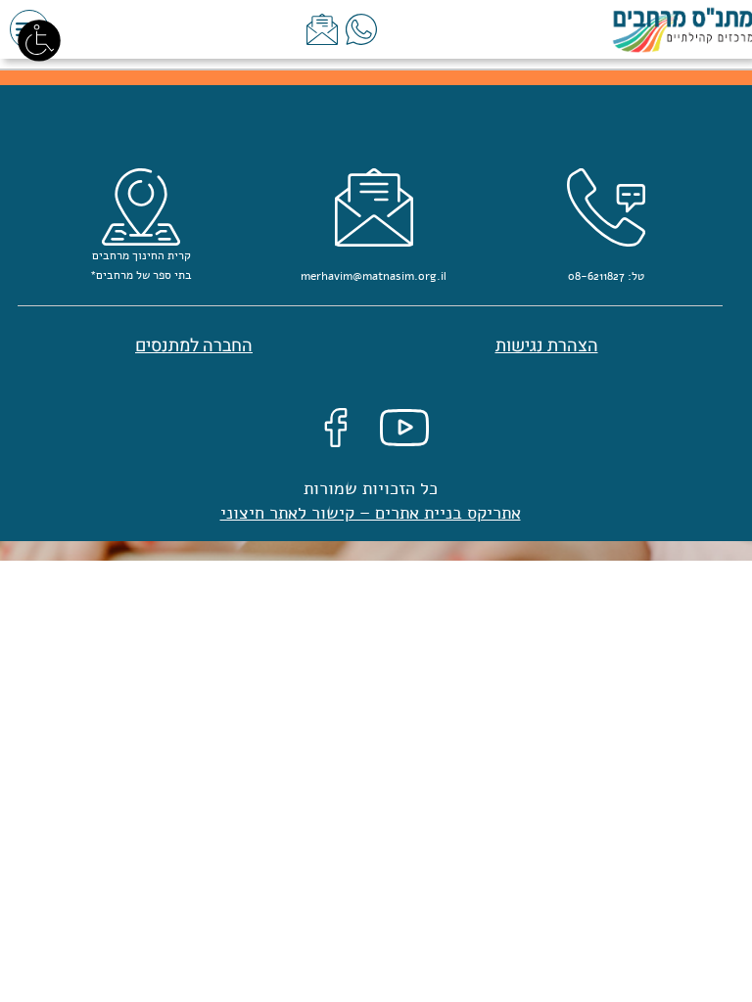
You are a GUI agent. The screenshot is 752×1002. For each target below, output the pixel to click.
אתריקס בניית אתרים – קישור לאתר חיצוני (370, 512)
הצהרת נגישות (546, 346)
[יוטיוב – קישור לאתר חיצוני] (404, 426)
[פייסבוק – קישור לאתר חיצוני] (335, 426)
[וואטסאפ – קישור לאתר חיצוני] (361, 29)
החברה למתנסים (194, 346)
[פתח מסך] (39, 39)
